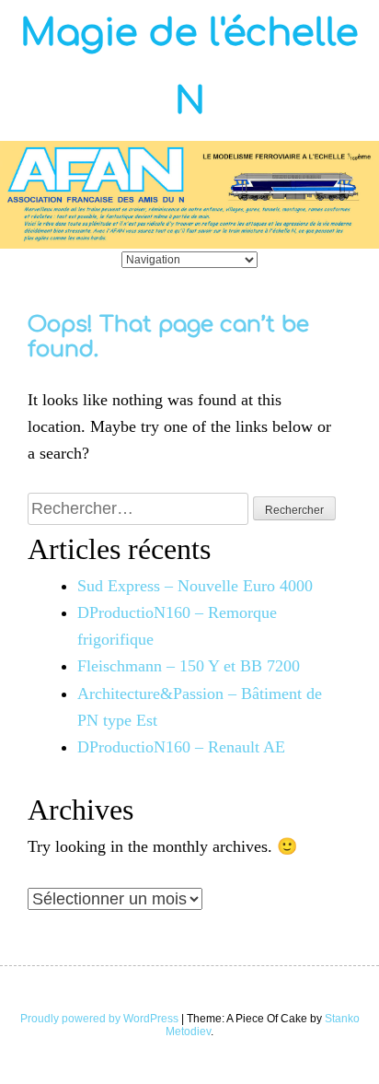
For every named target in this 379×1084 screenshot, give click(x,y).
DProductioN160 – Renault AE (181, 747)
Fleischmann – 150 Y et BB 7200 (188, 666)
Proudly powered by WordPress (99, 1018)
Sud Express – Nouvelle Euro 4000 (195, 586)
